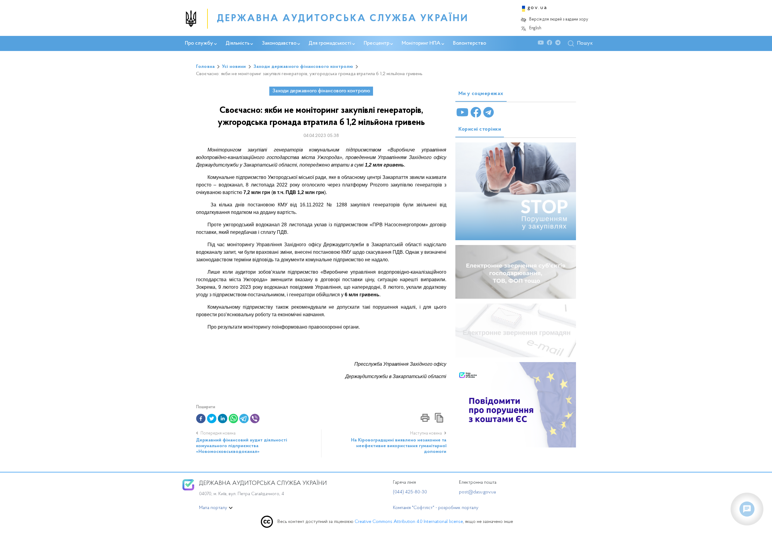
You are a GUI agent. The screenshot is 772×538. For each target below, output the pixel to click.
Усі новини (234, 66)
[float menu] (747, 509)
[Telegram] (559, 44)
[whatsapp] (233, 418)
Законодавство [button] (279, 43)
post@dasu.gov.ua (477, 492)
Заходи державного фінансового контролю (303, 66)
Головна (205, 66)
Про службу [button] (199, 43)
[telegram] (244, 418)
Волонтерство (469, 43)
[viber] (255, 418)
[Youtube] (542, 44)
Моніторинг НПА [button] (421, 43)
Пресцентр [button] (376, 43)
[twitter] (212, 418)
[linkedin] (222, 418)
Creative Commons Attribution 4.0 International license (409, 521)
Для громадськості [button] (329, 43)
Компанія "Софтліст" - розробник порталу (435, 507)
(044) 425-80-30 (410, 492)
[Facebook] (551, 44)
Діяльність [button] (237, 43)
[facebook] (201, 418)
